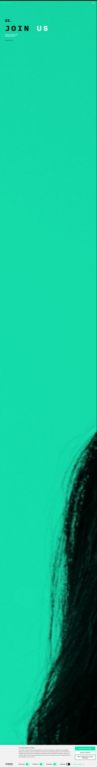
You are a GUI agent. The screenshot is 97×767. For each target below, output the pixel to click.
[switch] (42, 764)
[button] (93, 3)
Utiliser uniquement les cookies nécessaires (85, 757)
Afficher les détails (77, 764)
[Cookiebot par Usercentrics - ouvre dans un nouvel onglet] (9, 764)
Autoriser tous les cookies (85, 748)
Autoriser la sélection (85, 752)
